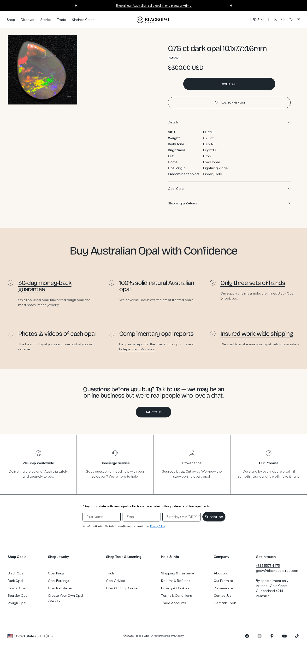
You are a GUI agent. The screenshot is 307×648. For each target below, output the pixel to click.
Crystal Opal (17, 588)
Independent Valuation (137, 349)
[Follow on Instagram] (259, 636)
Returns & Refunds (175, 581)
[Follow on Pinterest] (272, 636)
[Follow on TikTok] (297, 636)
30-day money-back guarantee (44, 286)
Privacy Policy (157, 526)
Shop (11, 19)
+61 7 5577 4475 (268, 565)
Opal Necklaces (60, 588)
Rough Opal (17, 603)
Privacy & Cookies (175, 588)
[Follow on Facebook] (247, 636)
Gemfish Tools (225, 603)
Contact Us (222, 595)
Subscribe (214, 516)
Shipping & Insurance (177, 573)
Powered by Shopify (171, 635)
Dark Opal (15, 581)
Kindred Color (83, 19)
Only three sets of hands (252, 283)
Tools (110, 573)
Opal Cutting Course (122, 588)
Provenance (223, 588)
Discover (28, 19)
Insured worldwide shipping (256, 333)
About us (221, 573)
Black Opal (16, 573)
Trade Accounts (173, 603)
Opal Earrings (58, 581)
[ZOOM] (69, 96)
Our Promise (223, 581)
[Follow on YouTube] (284, 636)
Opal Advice (115, 581)
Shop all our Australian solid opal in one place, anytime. (154, 5)
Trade (61, 19)
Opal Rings (56, 573)
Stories (45, 19)
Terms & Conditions (176, 595)
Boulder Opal (18, 595)
